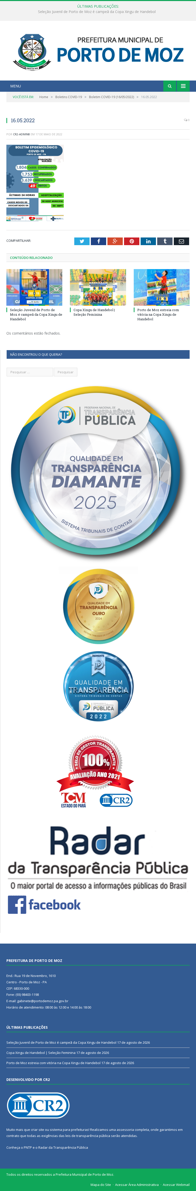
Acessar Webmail (176, 1184)
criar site (37, 1129)
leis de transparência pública (87, 1135)
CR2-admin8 (21, 134)
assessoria (125, 1129)
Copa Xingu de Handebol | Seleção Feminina (97, 11)
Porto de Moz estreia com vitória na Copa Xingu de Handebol (158, 314)
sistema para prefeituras (69, 1129)
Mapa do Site (101, 1184)
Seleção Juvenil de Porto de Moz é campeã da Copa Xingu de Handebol (36, 314)
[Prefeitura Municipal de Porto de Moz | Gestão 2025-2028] (98, 51)
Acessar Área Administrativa (137, 1184)
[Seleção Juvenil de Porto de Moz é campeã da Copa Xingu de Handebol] (34, 287)
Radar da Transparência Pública (63, 1147)
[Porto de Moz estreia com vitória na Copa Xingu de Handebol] (162, 287)
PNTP (28, 1147)
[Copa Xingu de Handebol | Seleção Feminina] (98, 287)
